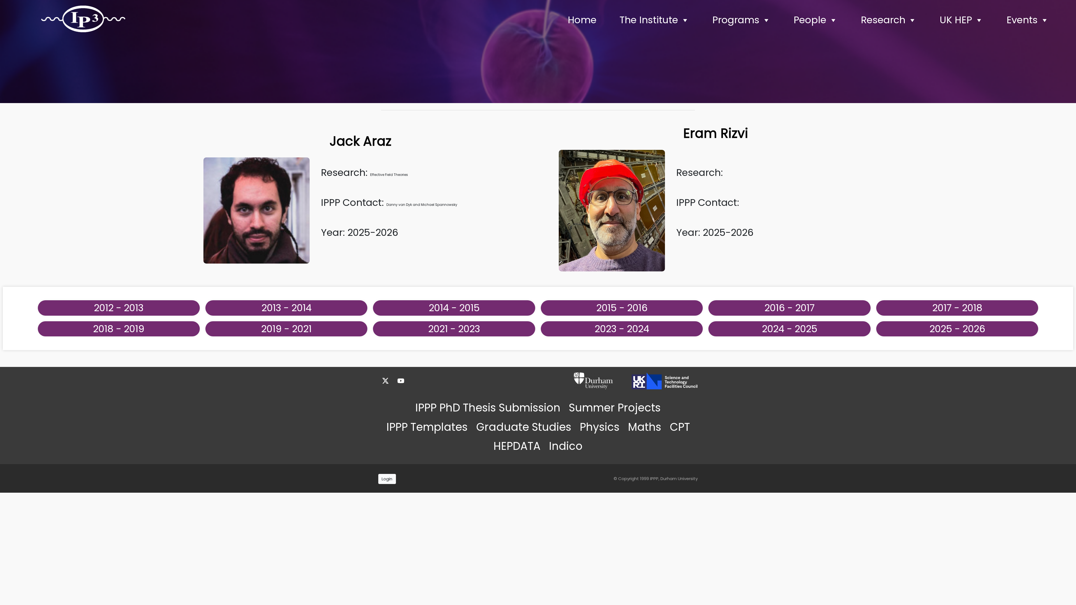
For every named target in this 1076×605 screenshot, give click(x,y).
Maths (644, 427)
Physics (600, 427)
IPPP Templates (427, 427)
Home (582, 20)
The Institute (649, 20)
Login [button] (387, 479)
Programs (735, 20)
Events (1022, 20)
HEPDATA (517, 446)
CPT (680, 427)
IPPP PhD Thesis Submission (487, 407)
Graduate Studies (523, 427)
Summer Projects (615, 407)
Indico (566, 446)
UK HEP (956, 20)
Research (883, 20)
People (810, 20)
